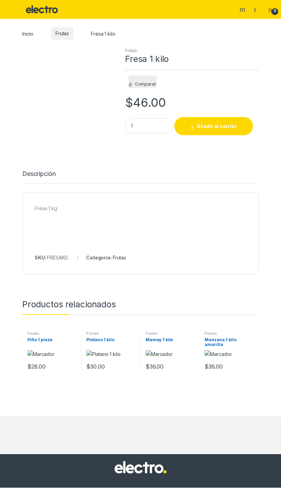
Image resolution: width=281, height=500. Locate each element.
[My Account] (257, 9)
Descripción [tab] (39, 174)
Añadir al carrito (216, 126)
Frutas (62, 33)
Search (243, 9)
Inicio (28, 33)
